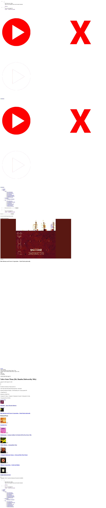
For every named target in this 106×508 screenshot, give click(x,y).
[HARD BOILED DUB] (3, 472)
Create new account (11, 9)
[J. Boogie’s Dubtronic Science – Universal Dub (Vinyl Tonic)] (3, 452)
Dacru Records (9, 201)
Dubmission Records (10, 196)
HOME (4, 189)
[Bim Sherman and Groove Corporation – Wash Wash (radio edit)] (2, 411)
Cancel (1, 368)
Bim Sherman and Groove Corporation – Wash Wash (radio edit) (15, 413)
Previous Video (3, 399)
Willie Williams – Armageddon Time (8, 445)
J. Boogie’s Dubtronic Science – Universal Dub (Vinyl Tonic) (14, 455)
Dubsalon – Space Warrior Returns (8, 405)
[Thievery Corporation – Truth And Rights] (3, 462)
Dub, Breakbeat (10, 192)
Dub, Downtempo (10, 193)
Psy (5, 200)
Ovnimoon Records (10, 504)
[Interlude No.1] (3, 422)
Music (4, 190)
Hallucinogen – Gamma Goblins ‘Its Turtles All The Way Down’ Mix (15, 435)
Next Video (2, 407)
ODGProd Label (10, 197)
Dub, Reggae (9, 194)
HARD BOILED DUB (5, 475)
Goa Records (9, 503)
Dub (5, 191)
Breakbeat (6, 198)
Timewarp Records (10, 506)
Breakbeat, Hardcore (10, 199)
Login (6, 9)
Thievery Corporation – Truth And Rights (10, 465)
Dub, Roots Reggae (10, 195)
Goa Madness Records (11, 202)
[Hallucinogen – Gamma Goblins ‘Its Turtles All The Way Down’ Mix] (3, 432)
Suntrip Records (10, 505)
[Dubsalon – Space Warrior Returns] (2, 403)
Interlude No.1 (3, 425)
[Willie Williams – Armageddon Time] (3, 442)
